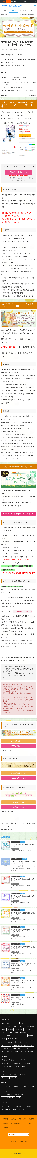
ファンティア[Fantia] (20, 1094)
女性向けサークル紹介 (20, 1032)
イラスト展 (27, 1029)
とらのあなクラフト (7, 1094)
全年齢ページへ (18, 802)
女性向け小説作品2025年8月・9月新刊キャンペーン (23, 880)
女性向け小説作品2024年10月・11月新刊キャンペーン (23, 981)
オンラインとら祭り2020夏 (9, 1042)
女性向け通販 (22, 1060)
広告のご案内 (22, 1119)
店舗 (15, 1)
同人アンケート (6, 1045)
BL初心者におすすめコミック (15, 1039)
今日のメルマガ (6, 1048)
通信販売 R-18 (12, 1060)
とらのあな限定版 (30, 1026)
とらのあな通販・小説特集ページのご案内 (18, 90)
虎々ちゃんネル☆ (28, 1106)
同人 (3, 1023)
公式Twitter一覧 (6, 1109)
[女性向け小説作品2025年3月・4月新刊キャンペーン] (5, 930)
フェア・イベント (6, 1026)
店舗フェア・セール (7, 1032)
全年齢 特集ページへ (19, 741)
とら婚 (24, 1)
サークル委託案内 (6, 1086)
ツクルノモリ (28, 1042)
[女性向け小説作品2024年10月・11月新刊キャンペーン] (5, 981)
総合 (5, 10)
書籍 (8, 1023)
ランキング (23, 10)
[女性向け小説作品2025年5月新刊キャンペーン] (5, 913)
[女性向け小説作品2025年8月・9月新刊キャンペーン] (5, 880)
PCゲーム (15, 1035)
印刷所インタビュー (7, 1051)
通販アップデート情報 (23, 1048)
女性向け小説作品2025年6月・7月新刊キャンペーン (23, 897)
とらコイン (19, 1)
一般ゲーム (23, 1035)
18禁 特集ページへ (19, 746)
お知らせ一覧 (5, 1106)
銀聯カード (13, 1077)
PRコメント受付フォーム (18, 172)
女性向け (14, 10)
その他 (4, 1029)
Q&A (33, 1086)
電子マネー (5, 1077)
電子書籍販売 (17, 1063)
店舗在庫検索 (12, 1074)
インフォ (8, 1)
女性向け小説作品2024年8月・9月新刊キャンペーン (23, 998)
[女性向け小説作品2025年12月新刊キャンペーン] (5, 845)
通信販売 (20, 1026)
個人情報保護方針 (16, 1123)
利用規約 (5, 1123)
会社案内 (13, 1119)
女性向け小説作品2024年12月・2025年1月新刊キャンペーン (23, 965)
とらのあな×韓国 (6, 1035)
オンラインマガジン (16, 1106)
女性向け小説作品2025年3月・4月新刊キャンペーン (23, 931)
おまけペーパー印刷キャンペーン (15, 87)
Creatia (16, 1051)
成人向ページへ (18, 807)
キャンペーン (18, 1029)
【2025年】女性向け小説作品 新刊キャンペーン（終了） (23, 862)
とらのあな (3, 1)
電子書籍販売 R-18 (27, 1063)
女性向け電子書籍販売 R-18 (22, 1066)
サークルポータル (25, 1086)
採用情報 (31, 1119)
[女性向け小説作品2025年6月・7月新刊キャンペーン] (5, 897)
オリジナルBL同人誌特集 (27, 1051)
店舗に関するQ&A (22, 1074)
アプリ (4, 1039)
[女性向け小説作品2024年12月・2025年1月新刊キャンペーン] (5, 964)
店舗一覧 (4, 1074)
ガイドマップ (27, 1123)
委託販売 (5, 1119)
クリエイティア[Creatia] (8, 1097)
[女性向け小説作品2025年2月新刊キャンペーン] (5, 947)
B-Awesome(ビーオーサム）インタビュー (23, 1045)
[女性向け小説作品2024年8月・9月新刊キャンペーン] (5, 998)
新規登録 (16, 1086)
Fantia (14, 1048)
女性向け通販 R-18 (6, 1063)
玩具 (22, 1023)
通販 (12, 1)
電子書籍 (10, 1029)
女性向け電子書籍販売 (7, 1066)
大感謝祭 (20, 1042)
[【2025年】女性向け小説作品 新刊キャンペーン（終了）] (5, 862)
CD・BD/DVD (15, 1023)
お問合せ (5, 1127)
